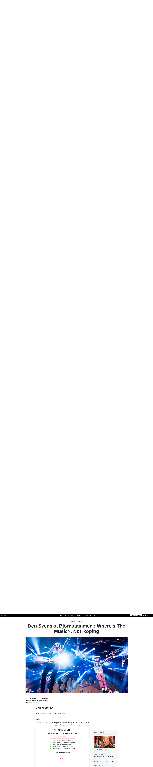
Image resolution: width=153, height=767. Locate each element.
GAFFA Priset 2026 (91, 615)
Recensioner (69, 615)
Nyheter (59, 615)
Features (79, 615)
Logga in (146, 615)
